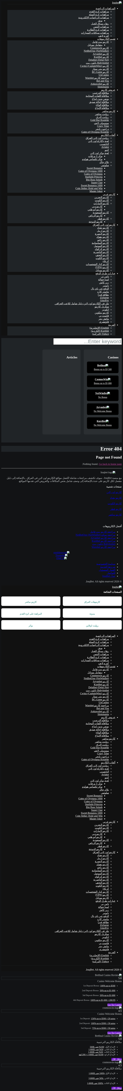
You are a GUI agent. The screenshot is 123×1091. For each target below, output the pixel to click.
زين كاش (104, 282)
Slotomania (103, 86)
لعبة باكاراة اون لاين (98, 141)
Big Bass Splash (94, 179)
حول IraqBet (108, 576)
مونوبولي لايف (101, 123)
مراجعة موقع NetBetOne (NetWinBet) (95, 534)
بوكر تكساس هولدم (92, 159)
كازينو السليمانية (100, 243)
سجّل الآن (116, 1059)
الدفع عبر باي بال (100, 288)
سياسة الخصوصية (105, 563)
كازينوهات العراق (92, 602)
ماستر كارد (103, 291)
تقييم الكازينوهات (106, 38)
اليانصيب (104, 144)
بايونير (106, 285)
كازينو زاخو (103, 240)
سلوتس (105, 165)
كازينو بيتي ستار (100, 69)
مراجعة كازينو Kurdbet (103, 541)
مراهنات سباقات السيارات (95, 32)
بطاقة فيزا (103, 294)
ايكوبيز (105, 309)
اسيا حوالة (103, 279)
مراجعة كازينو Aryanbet (103, 538)
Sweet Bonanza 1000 (91, 185)
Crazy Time (103, 126)
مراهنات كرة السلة (99, 14)
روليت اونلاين (92, 625)
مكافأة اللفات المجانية (97, 96)
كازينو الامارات (101, 203)
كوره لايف (103, 35)
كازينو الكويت (102, 200)
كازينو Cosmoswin (99, 48)
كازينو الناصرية (101, 252)
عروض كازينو (108, 89)
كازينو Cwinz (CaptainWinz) (94, 66)
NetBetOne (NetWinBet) (96, 51)
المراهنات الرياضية (105, 8)
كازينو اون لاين (114, 492)
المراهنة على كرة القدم (31, 614)
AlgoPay (104, 300)
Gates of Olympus (93, 174)
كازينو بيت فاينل (100, 42)
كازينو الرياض (95, 215)
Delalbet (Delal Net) (98, 59)
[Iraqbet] (117, 2)
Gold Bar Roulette (99, 120)
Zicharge (104, 297)
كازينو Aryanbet (101, 54)
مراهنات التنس (101, 26)
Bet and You (102, 80)
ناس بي (105, 276)
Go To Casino (114, 1005)
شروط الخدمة (107, 567)
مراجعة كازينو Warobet (97, 78)
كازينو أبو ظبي (95, 209)
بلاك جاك (104, 162)
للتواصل (111, 573)
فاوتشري (104, 321)
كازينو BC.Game (100, 72)
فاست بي (104, 315)
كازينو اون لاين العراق (104, 224)
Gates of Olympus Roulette (95, 132)
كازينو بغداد (103, 227)
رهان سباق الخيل (100, 23)
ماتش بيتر (103, 318)
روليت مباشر (102, 114)
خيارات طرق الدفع (105, 273)
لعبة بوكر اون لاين (99, 153)
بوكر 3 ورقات (95, 156)
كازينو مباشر (108, 111)
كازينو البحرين (101, 197)
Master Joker (96, 191)
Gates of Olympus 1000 (90, 171)
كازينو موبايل (102, 270)
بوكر (31, 625)
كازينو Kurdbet (101, 57)
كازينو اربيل (103, 230)
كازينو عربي (109, 194)
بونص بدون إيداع (100, 99)
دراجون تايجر (102, 129)
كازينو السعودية (101, 212)
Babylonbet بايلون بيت (97, 63)
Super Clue (96, 182)
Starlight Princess (93, 176)
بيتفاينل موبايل (94, 45)
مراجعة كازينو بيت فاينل (102, 531)
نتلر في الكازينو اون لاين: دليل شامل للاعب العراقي (81, 303)
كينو (107, 150)
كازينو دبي (97, 206)
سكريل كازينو (102, 306)
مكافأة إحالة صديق (99, 102)
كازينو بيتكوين (102, 312)
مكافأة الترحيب (101, 92)
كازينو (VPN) (102, 267)
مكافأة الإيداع (102, 108)
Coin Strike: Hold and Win (88, 188)
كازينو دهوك (102, 237)
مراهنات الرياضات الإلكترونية (93, 17)
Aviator (105, 147)
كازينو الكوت (102, 258)
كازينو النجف (102, 255)
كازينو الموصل (101, 246)
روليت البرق (102, 117)
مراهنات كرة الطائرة (98, 29)
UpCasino (104, 75)
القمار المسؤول (107, 570)
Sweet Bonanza (94, 168)
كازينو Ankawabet (99, 84)
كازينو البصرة (102, 233)
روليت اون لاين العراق (97, 138)
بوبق (100, 20)
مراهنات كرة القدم (99, 11)
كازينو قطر (103, 218)
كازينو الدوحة (95, 221)
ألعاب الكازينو (108, 135)
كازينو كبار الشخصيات (97, 264)
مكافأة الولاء (102, 105)
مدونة (92, 614)
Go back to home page (110, 464)
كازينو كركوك (102, 249)
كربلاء (106, 261)
